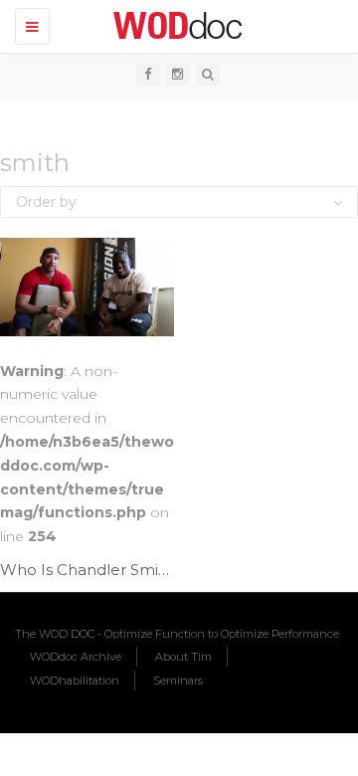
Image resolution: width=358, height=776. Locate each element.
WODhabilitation (74, 680)
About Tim (183, 657)
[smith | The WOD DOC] (174, 25)
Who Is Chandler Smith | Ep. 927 (121, 569)
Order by (46, 202)
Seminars (178, 680)
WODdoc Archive (75, 657)
